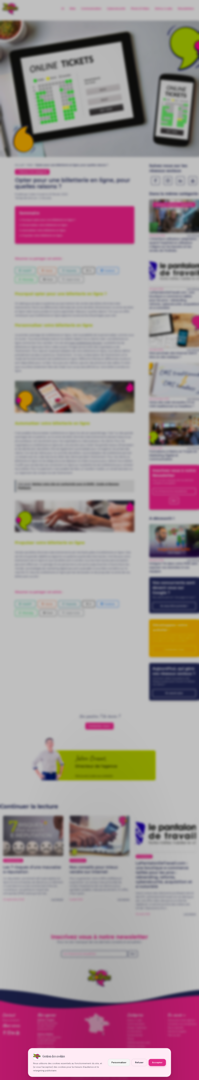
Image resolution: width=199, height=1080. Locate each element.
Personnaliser (118, 1062)
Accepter (157, 1062)
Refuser (139, 1062)
